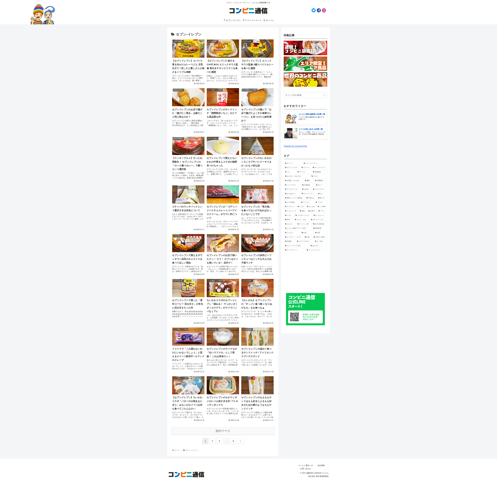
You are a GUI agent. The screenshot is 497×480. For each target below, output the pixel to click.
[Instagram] (324, 10)
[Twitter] (314, 10)
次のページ (223, 430)
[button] (324, 95)
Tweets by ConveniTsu (295, 146)
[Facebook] (319, 10)
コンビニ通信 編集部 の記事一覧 (312, 114)
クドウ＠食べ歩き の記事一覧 (311, 129)
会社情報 (321, 465)
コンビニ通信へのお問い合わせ (305, 467)
